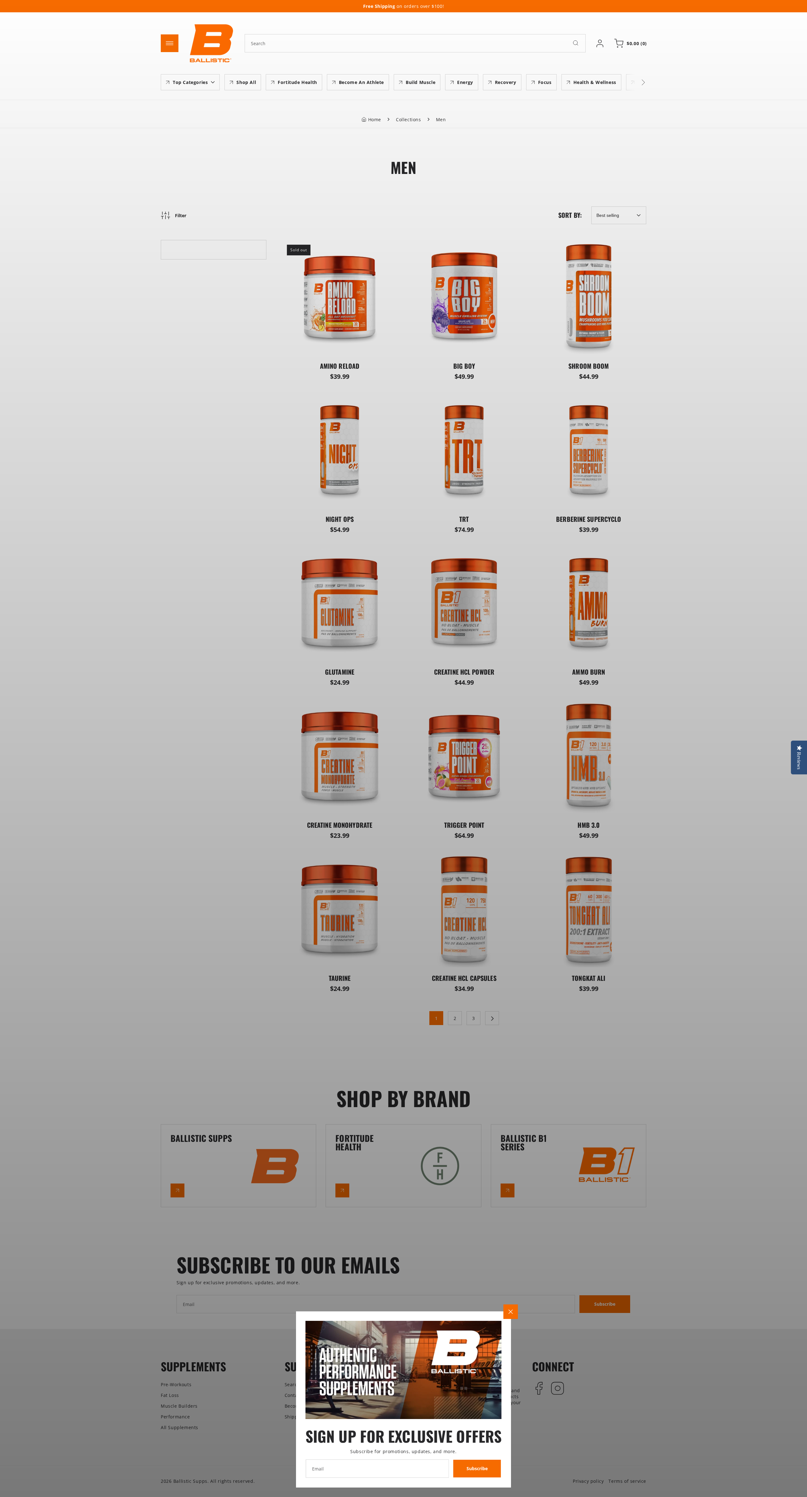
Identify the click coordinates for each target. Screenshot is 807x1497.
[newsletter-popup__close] (510, 1311)
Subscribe (477, 1468)
